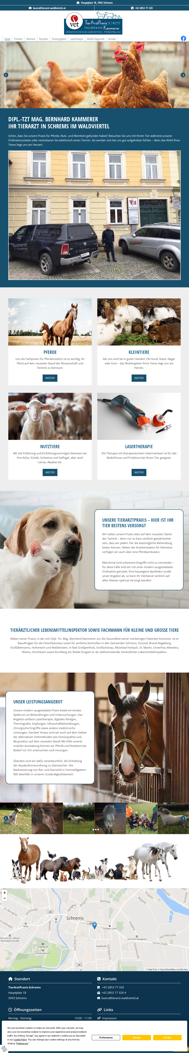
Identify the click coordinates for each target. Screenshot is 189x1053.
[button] (50, 378)
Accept (167, 1037)
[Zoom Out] (4, 898)
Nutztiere (43, 39)
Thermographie (59, 39)
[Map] (94, 929)
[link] (18, 39)
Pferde (17, 39)
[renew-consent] (4, 1049)
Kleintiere (30, 39)
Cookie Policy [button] (20, 1039)
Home (7, 39)
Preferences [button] (22, 1043)
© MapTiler (151, 969)
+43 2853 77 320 (144, 8)
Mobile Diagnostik (95, 39)
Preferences (106, 1037)
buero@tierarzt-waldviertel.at (49, 8)
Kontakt (112, 39)
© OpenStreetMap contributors (173, 969)
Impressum (109, 1018)
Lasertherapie (76, 39)
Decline (137, 1037)
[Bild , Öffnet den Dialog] (94, 215)
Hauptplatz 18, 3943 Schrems (97, 2)
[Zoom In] (4, 892)
